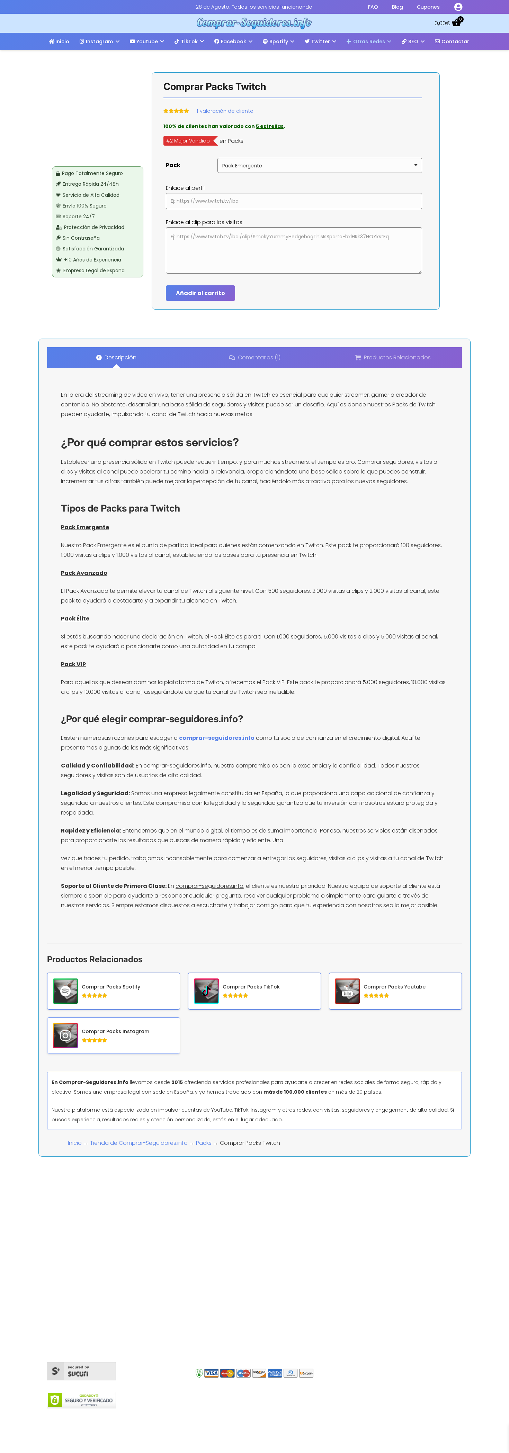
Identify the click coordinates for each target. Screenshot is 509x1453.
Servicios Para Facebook (240, 1263)
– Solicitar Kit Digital (365, 1328)
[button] (117, 41)
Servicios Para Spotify (236, 1325)
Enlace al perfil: (186, 188)
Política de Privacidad (333, 1416)
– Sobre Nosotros (362, 1280)
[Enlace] (458, 6)
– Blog (347, 1260)
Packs (204, 1143)
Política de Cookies (173, 1416)
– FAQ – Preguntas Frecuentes (379, 1270)
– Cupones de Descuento (374, 1309)
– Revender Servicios (367, 1318)
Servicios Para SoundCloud (243, 1300)
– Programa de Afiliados (371, 1299)
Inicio (75, 1143)
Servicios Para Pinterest (238, 1350)
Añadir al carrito (200, 293)
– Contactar (356, 1289)
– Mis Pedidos (357, 1250)
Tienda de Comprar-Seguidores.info (139, 1143)
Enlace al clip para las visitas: (204, 222)
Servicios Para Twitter (235, 1275)
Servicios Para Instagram (240, 1250)
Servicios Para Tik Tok (235, 1338)
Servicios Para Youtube (238, 1288)
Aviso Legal (285, 1416)
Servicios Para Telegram (239, 1313)
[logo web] (254, 23)
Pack (173, 165)
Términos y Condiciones (234, 1416)
